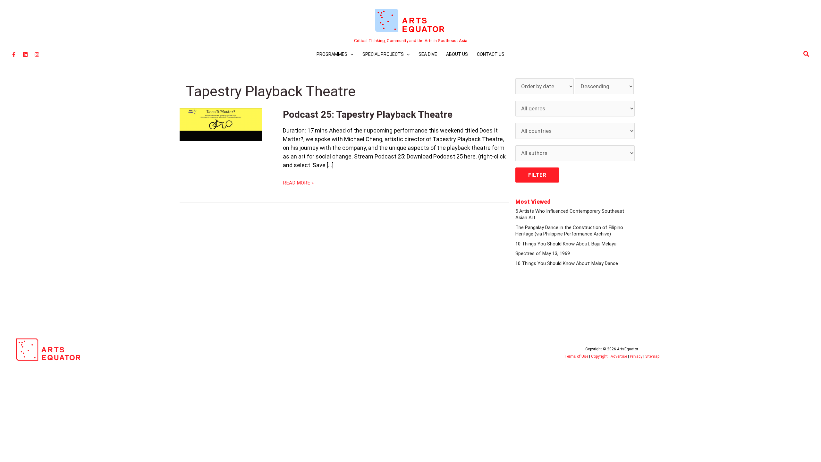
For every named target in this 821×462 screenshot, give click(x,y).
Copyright (599, 356)
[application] (350, 54)
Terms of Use (576, 356)
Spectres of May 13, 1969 (542, 253)
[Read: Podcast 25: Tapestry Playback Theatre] (221, 124)
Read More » (298, 182)
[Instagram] (36, 54)
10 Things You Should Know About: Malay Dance (566, 263)
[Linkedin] (25, 54)
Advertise (619, 356)
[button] (806, 54)
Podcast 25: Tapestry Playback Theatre (368, 114)
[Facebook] (13, 54)
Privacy (636, 356)
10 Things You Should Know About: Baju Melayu (565, 244)
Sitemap (652, 356)
